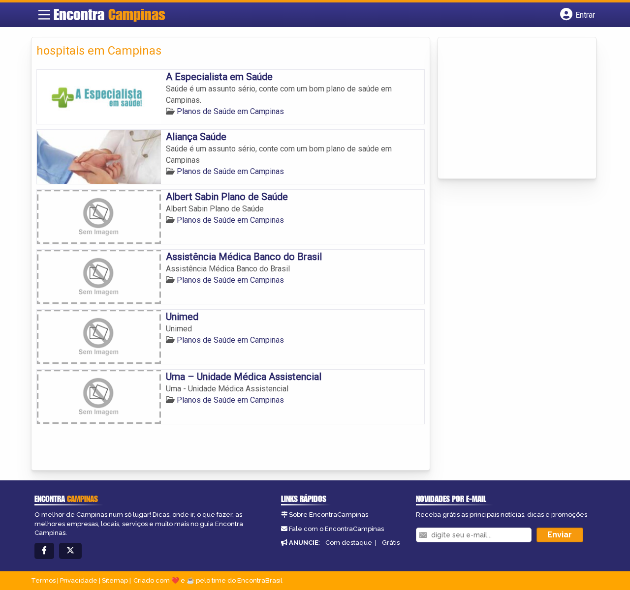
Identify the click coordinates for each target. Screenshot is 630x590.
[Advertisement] (517, 108)
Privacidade (78, 580)
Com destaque (348, 542)
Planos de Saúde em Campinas (230, 111)
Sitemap (115, 580)
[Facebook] (44, 551)
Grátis (391, 542)
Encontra (109, 14)
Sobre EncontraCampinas (328, 514)
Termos (43, 580)
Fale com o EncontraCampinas (336, 528)
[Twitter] (70, 551)
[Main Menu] (44, 15)
